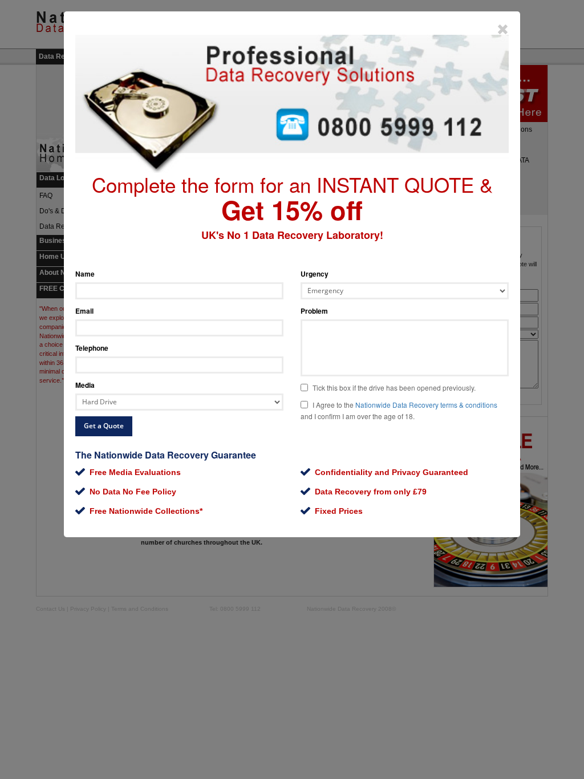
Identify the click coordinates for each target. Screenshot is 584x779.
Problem (314, 311)
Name (85, 274)
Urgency (314, 274)
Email (84, 311)
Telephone (91, 348)
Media (85, 385)
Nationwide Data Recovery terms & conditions (426, 404)
